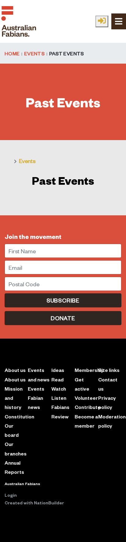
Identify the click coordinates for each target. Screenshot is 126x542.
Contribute (88, 407)
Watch (58, 388)
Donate (63, 317)
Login (11, 495)
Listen (58, 398)
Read (57, 379)
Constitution (19, 416)
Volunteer (86, 398)
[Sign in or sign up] (101, 21)
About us (15, 379)
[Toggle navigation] (118, 21)
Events (34, 53)
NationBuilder (49, 502)
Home (12, 53)
